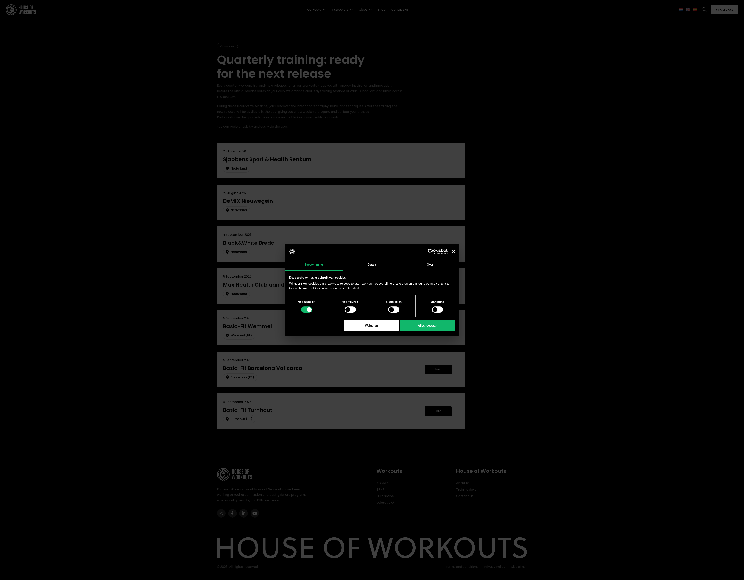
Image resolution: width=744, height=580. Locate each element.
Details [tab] (372, 264)
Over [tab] (430, 264)
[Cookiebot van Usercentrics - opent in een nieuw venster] (431, 252)
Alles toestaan (427, 325)
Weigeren (371, 325)
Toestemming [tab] (314, 264)
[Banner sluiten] (453, 251)
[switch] (350, 309)
